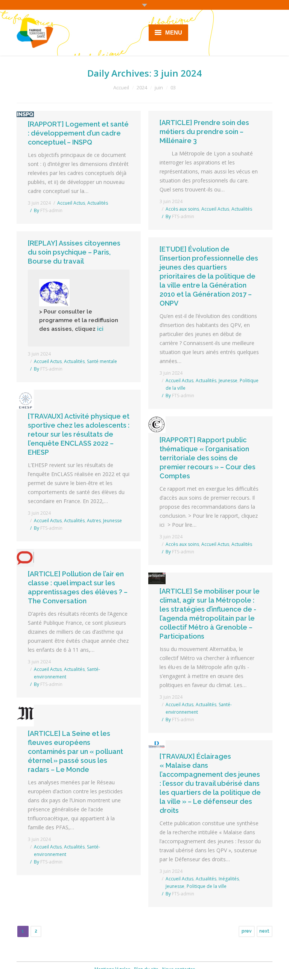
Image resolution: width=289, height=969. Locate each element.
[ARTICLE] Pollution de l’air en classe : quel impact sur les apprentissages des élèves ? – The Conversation (78, 587)
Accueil (121, 87)
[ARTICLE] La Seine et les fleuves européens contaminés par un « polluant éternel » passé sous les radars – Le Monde (75, 751)
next (264, 931)
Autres (94, 520)
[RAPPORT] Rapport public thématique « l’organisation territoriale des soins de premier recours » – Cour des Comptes (208, 458)
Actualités (97, 203)
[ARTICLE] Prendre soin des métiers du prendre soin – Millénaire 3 (204, 132)
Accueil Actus (71, 203)
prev (247, 931)
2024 (142, 87)
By (48, 210)
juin (159, 87)
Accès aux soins (182, 209)
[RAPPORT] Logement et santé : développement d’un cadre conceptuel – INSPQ (78, 133)
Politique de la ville (207, 886)
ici (101, 329)
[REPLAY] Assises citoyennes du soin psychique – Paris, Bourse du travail (74, 252)
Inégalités (229, 879)
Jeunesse (228, 380)
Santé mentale (102, 361)
